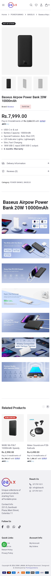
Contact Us (6, 546)
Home (4, 14)
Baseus (11, 107)
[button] (25, 163)
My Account (34, 543)
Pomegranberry (32, 568)
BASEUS (31, 14)
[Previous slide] (43, 406)
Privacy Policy (7, 553)
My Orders (33, 546)
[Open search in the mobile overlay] (31, 5)
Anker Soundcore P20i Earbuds (37, 446)
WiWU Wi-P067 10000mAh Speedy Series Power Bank (11, 447)
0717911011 (38, 484)
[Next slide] (47, 406)
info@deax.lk (38, 488)
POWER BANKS (17, 14)
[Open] (3, 5)
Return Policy (7, 550)
